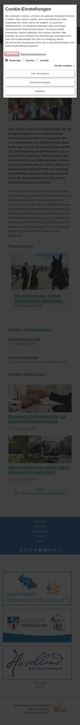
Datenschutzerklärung (33, 54)
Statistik (44, 60)
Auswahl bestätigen (40, 82)
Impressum (11, 54)
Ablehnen (40, 91)
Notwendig (15, 60)
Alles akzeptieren (40, 73)
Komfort (30, 60)
